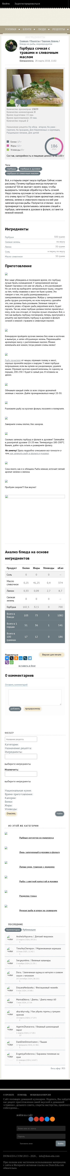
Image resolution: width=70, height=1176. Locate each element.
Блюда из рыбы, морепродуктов (36, 44)
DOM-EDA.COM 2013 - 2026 (19, 1156)
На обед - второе (37, 126)
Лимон (8, 246)
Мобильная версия (40, 1095)
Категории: (12, 744)
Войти (6, 3)
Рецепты (58, 29)
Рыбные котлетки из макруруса (36, 837)
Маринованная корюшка (48, 948)
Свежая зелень (12, 242)
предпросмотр (32, 708)
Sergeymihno (22, 960)
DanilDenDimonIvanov (27, 1041)
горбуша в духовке (30, 168)
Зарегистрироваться (27, 3)
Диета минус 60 (48, 999)
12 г (19, 145)
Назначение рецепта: (18, 748)
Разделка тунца (28, 895)
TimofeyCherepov (25, 948)
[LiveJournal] (25, 658)
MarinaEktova (22, 999)
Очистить (11, 813)
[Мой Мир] (21, 658)
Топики (10, 29)
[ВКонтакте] (7, 658)
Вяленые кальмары (41, 960)
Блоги (27, 29)
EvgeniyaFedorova (25, 1053)
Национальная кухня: (18, 790)
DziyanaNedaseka (25, 987)
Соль (7, 251)
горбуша (11, 168)
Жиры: (8, 805)
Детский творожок (44, 936)
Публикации (29, 930)
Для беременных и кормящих (44, 129)
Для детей (33, 132)
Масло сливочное (14, 256)
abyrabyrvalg (22, 1011)
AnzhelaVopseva (24, 936)
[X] (12, 658)
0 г (22, 149)
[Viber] (7, 662)
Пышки (43, 1041)
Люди (42, 29)
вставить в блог (27, 665)
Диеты (34, 999)
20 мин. (33, 117)
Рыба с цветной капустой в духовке (38, 881)
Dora (18, 972)
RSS (63, 1068)
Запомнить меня (26, 1143)
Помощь (22, 1095)
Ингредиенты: (13, 752)
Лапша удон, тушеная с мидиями (37, 866)
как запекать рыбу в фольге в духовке (29, 453)
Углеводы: (11, 809)
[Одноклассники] (16, 658)
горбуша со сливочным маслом (22, 173)
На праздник (22, 129)
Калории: (10, 798)
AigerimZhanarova (25, 1026)
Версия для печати (51, 654)
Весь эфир (55, 1068)
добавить (15, 708)
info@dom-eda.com (49, 1156)
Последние (15, 924)
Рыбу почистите (13, 360)
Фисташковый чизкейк (47, 987)
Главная (24, 41)
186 (54, 146)
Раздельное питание (17, 132)
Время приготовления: (19, 794)
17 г (19, 141)
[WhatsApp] (12, 662)
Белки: (9, 801)
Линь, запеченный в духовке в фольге (39, 852)
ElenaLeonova (26, 60)
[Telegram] (30, 658)
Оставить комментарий (16, 684)
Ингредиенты (35, 36)
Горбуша (9, 237)
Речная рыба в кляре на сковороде (38, 910)
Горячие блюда (50, 41)
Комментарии (13, 930)
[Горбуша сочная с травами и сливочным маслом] (35, 88)
